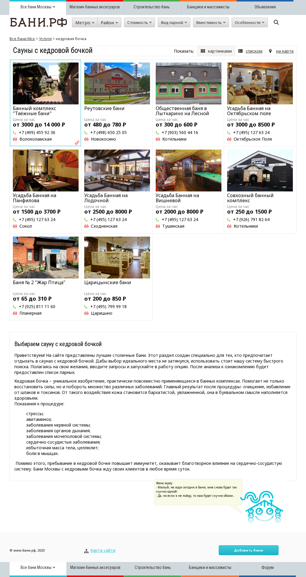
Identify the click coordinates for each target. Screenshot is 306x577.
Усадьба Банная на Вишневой (177, 198)
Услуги (45, 38)
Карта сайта (102, 550)
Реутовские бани (104, 108)
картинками (220, 51)
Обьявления (265, 6)
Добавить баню (248, 550)
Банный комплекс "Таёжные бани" (34, 111)
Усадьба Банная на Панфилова (34, 198)
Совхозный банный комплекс (250, 198)
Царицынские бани (107, 282)
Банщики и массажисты (208, 6)
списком (254, 51)
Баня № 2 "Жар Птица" (39, 282)
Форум (267, 567)
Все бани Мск (22, 38)
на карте (285, 51)
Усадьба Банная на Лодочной (106, 198)
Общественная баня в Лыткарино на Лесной (182, 111)
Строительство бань (152, 6)
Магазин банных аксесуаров (95, 6)
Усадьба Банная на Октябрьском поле (249, 111)
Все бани (28, 6)
